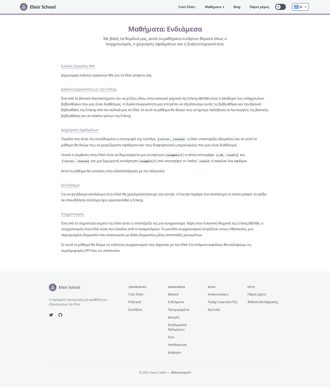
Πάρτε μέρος (259, 7)
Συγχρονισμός (72, 214)
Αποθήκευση (177, 345)
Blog (237, 7)
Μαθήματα (213, 7)
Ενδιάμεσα (176, 302)
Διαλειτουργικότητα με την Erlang (88, 89)
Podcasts (135, 302)
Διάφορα (174, 352)
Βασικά (173, 294)
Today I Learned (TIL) (223, 302)
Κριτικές (214, 309)
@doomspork (181, 372)
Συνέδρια (135, 309)
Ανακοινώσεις (218, 294)
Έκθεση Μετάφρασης (262, 302)
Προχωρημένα (178, 309)
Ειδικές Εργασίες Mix (78, 66)
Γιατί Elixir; (187, 7)
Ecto (171, 337)
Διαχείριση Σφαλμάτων (79, 130)
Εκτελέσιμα (70, 185)
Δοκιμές (174, 317)
